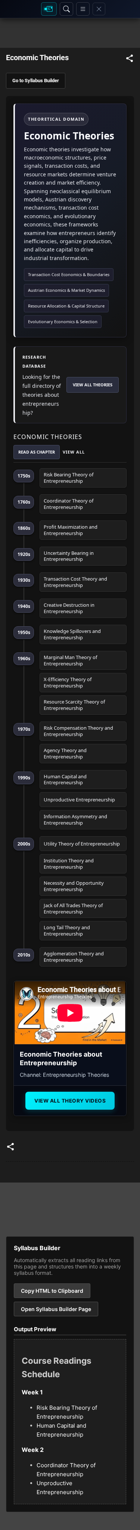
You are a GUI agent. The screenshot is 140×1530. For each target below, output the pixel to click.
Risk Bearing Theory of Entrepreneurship (68, 477)
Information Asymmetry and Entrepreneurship (75, 819)
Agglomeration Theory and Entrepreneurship (74, 956)
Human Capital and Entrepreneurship (65, 779)
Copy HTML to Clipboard (52, 1291)
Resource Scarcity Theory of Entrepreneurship (74, 704)
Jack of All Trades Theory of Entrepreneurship (73, 908)
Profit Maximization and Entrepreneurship (70, 530)
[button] (129, 59)
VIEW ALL (74, 452)
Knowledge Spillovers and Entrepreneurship (72, 634)
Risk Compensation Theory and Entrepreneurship (78, 731)
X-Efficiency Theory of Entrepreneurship (67, 682)
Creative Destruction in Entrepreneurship (69, 608)
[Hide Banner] (99, 9)
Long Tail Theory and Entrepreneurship (67, 930)
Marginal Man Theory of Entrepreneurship (70, 660)
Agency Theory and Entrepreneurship (65, 753)
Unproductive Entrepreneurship (79, 799)
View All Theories (92, 384)
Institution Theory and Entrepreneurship (69, 863)
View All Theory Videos (70, 1101)
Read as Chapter (36, 452)
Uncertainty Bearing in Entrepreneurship (69, 556)
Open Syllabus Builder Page (56, 1309)
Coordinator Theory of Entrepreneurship (68, 503)
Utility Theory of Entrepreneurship (82, 843)
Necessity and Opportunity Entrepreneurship (74, 886)
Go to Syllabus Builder (35, 80)
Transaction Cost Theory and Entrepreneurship (75, 581)
